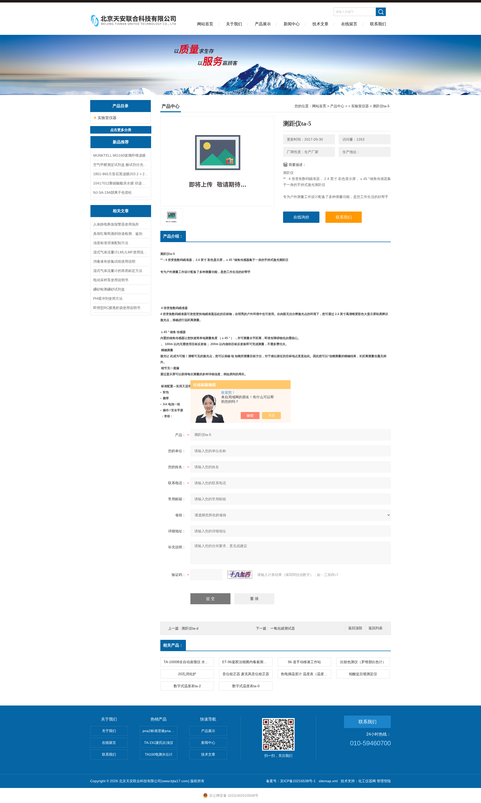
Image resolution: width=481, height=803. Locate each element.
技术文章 (320, 24)
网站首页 (205, 24)
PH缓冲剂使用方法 (108, 298)
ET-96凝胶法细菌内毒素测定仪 (246, 662)
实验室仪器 (107, 118)
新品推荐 (121, 142)
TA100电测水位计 (159, 754)
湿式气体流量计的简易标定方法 (117, 271)
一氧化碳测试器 (282, 628)
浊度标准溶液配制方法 (110, 243)
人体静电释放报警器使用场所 (116, 224)
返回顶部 (355, 628)
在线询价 (301, 217)
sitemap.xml (328, 781)
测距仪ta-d (190, 628)
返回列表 (376, 628)
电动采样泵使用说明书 (110, 280)
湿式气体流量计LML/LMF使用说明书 (120, 252)
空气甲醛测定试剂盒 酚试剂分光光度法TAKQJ (120, 165)
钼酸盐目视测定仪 (363, 674)
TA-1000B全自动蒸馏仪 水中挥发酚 (189, 662)
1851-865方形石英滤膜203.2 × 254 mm (120, 174)
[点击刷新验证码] (239, 574)
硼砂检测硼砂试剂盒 (109, 289)
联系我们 (378, 24)
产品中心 (337, 106)
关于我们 (234, 24)
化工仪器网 (367, 781)
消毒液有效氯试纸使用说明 (114, 261)
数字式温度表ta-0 (246, 686)
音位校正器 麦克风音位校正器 (245, 674)
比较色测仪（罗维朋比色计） (363, 662)
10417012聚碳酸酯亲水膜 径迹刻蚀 (120, 183)
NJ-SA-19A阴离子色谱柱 (112, 192)
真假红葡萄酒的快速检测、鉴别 (117, 234)
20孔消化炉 (187, 674)
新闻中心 (292, 24)
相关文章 (121, 211)
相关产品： (173, 645)
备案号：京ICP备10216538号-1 (291, 781)
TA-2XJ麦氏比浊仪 (158, 743)
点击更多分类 (120, 130)
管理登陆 (384, 781)
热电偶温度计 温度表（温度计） (306, 674)
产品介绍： (173, 236)
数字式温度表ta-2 (187, 686)
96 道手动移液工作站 (304, 662)
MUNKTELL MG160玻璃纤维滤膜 (119, 155)
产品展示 (263, 24)
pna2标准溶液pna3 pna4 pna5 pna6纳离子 (160, 731)
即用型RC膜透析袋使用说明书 (116, 308)
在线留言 (349, 24)
